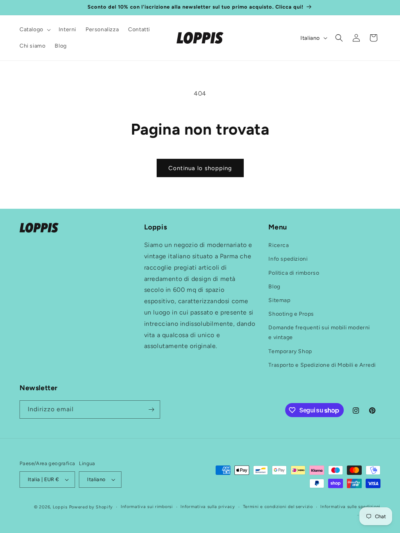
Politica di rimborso (293, 273)
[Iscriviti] (151, 409)
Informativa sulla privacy (207, 506)
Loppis (61, 507)
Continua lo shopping (200, 168)
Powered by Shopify (91, 507)
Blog (274, 286)
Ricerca (278, 245)
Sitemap (279, 300)
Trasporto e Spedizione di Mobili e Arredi (322, 365)
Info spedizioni (287, 259)
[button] (34, 29)
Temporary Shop (290, 351)
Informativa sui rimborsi (147, 506)
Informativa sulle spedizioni (350, 506)
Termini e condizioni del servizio (278, 506)
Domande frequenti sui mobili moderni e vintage (319, 332)
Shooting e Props (291, 314)
